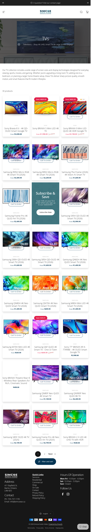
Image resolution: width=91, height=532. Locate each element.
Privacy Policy (37, 492)
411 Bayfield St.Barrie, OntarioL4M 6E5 (11, 488)
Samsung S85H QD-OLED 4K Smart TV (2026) (45, 261)
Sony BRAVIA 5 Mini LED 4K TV (45, 129)
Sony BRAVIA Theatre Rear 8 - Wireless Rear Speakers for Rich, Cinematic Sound (16, 380)
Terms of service (48, 528)
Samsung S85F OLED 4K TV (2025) (16, 438)
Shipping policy (59, 528)
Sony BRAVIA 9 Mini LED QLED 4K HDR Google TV (75, 129)
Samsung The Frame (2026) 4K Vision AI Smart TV (75, 173)
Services (35, 477)
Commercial (37, 482)
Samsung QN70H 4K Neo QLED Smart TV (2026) (45, 304)
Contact (35, 490)
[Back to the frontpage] (19, 44)
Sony (16, 125)
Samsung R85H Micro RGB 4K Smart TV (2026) (45, 173)
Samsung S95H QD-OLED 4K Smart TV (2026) (75, 217)
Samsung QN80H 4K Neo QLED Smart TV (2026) (16, 304)
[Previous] (3, 3)
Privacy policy (39, 528)
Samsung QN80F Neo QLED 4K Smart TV (45, 394)
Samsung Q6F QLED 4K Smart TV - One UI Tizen (45, 348)
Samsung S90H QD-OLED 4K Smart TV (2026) (16, 261)
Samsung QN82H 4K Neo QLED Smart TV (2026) (75, 261)
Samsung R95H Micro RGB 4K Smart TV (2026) (16, 173)
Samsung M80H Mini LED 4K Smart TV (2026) (75, 304)
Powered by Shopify (54, 524)
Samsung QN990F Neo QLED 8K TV (75, 394)
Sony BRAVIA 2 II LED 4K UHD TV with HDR (74, 438)
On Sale (35, 487)
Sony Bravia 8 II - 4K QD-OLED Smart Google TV (16, 129)
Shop (34, 485)
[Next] (87, 3)
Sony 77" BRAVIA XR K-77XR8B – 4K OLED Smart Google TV (75, 349)
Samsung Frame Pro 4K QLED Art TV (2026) (16, 217)
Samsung (16, 169)
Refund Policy (37, 495)
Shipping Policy (38, 498)
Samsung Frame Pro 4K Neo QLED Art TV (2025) (45, 438)
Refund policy (30, 528)
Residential (36, 480)
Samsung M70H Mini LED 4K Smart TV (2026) (16, 348)
